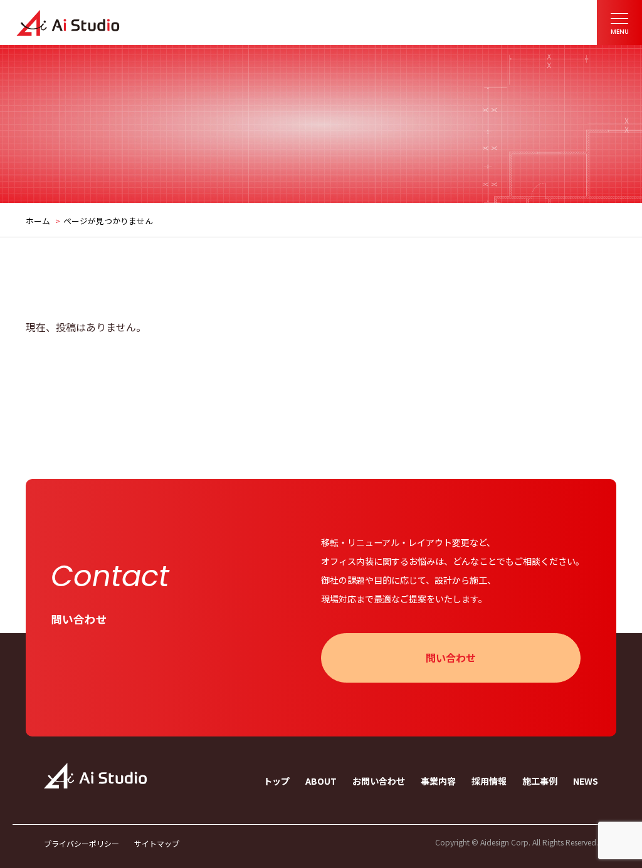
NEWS (585, 781)
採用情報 (489, 781)
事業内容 (438, 781)
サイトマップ (156, 843)
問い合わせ (451, 657)
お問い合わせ (378, 781)
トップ (276, 781)
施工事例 (539, 781)
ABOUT (321, 781)
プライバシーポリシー (81, 843)
